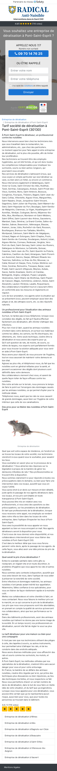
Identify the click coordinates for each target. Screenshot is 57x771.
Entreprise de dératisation (14, 119)
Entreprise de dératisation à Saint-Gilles (23, 741)
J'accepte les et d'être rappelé (30, 86)
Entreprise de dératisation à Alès (20, 723)
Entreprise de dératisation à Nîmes (21, 716)
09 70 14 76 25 (29, 54)
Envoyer (28, 92)
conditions (28, 86)
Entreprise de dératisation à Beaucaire (23, 735)
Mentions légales (12, 767)
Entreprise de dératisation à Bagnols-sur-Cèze (27, 729)
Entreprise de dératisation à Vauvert (22, 757)
